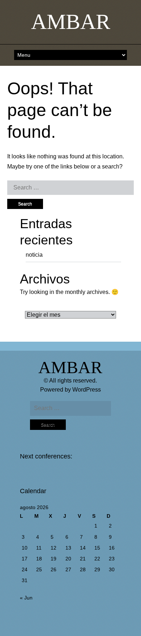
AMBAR (70, 22)
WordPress (86, 390)
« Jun (26, 598)
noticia (34, 255)
